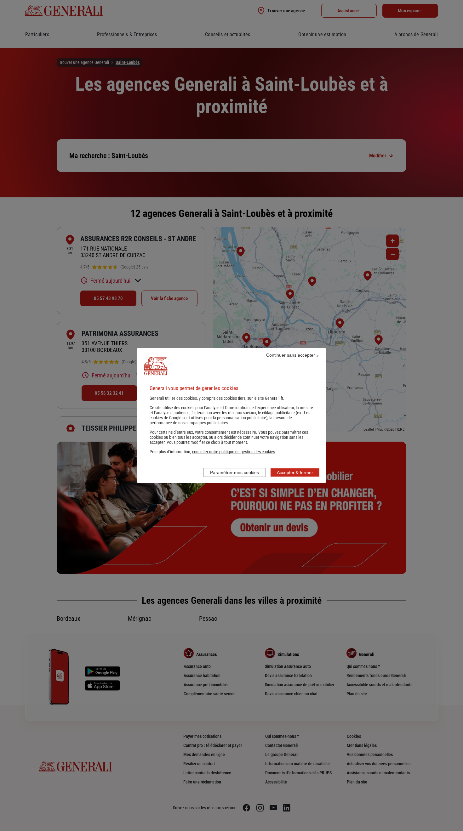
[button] (233, 451)
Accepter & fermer (295, 472)
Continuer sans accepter (290, 355)
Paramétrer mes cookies (234, 472)
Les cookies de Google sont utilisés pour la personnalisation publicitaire (230, 415)
